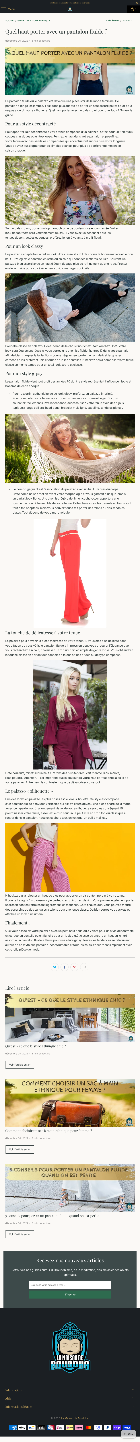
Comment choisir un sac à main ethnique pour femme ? (48, 1130)
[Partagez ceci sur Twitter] (55, 967)
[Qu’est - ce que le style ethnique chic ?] (70, 1018)
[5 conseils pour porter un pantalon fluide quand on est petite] (70, 1188)
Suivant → (128, 20)
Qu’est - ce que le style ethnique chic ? (35, 1045)
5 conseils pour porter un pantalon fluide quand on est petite (52, 1215)
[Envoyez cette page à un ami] (84, 967)
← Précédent (111, 20)
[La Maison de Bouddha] (70, 9)
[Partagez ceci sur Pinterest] (74, 967)
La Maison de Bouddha (75, 1418)
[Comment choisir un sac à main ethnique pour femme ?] (70, 1103)
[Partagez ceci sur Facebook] (65, 967)
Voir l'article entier (19, 1064)
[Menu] (2, 9)
